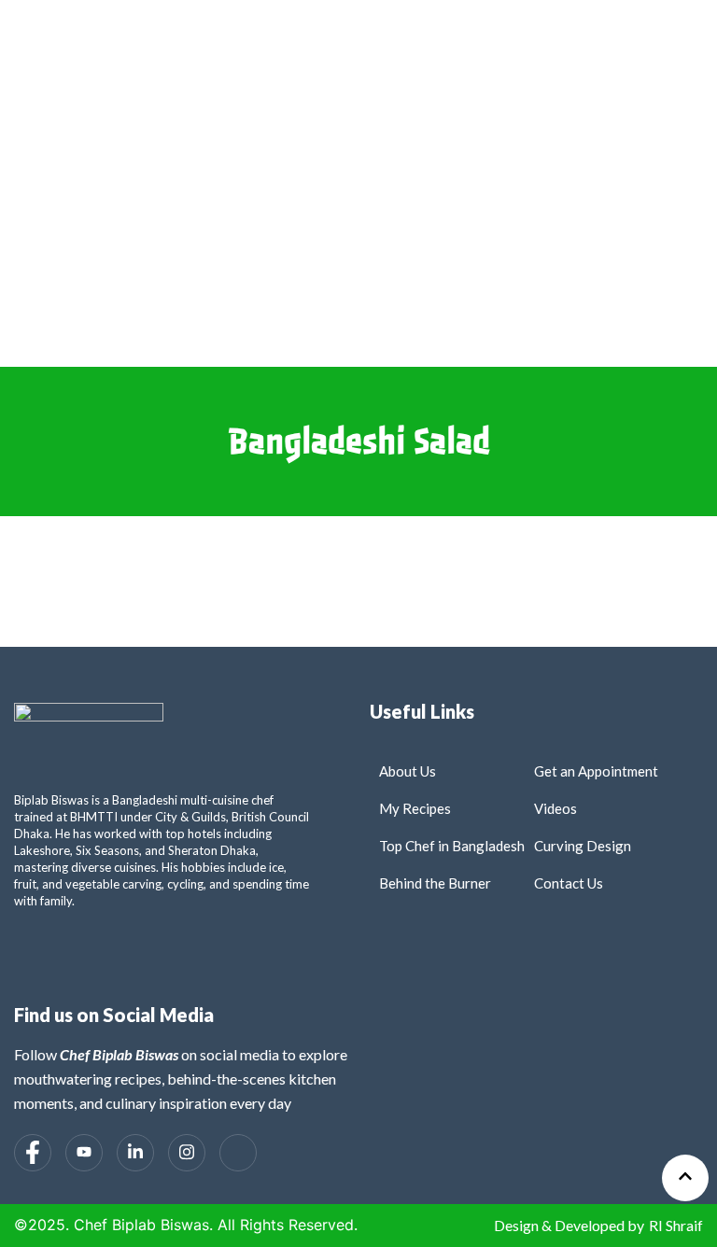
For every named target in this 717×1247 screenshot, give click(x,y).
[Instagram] (186, 1152)
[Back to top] (685, 1178)
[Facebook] (32, 1152)
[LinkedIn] (135, 1152)
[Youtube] (84, 1152)
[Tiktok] (238, 1152)
